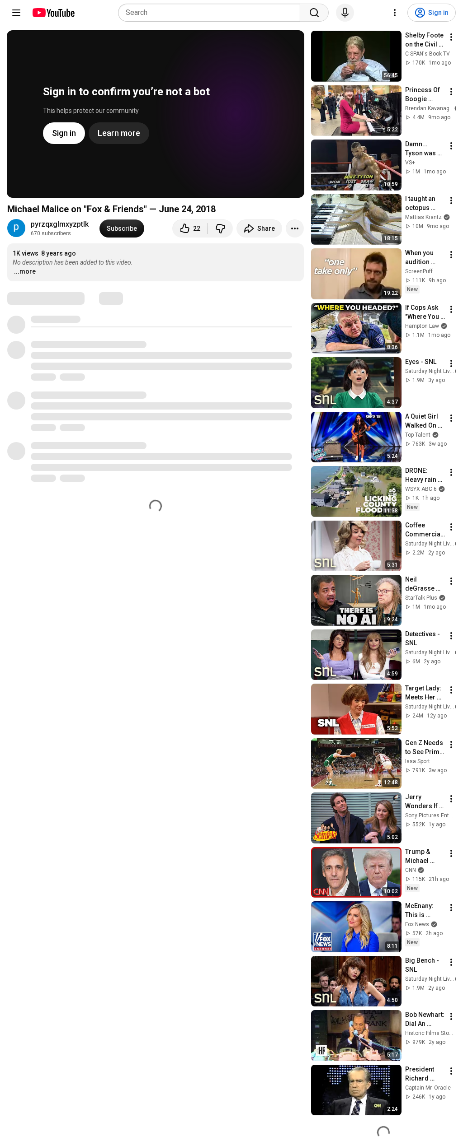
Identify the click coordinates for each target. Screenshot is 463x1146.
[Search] (314, 13)
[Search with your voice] (345, 13)
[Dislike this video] (220, 228)
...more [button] (25, 271)
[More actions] (295, 228)
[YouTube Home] (53, 12)
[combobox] (212, 12)
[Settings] (394, 12)
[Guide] (16, 12)
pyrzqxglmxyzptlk (60, 224)
